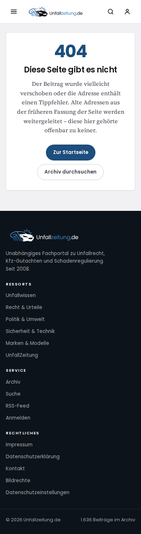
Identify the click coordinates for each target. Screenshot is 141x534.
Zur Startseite (70, 152)
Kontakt (15, 468)
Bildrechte (18, 480)
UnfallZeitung (22, 355)
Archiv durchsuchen (70, 171)
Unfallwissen (21, 295)
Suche (13, 394)
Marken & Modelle (27, 343)
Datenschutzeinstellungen (37, 492)
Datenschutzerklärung (33, 456)
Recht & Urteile (24, 307)
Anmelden (18, 417)
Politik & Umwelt (25, 319)
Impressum (19, 444)
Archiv (13, 382)
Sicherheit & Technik (30, 331)
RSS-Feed (17, 405)
